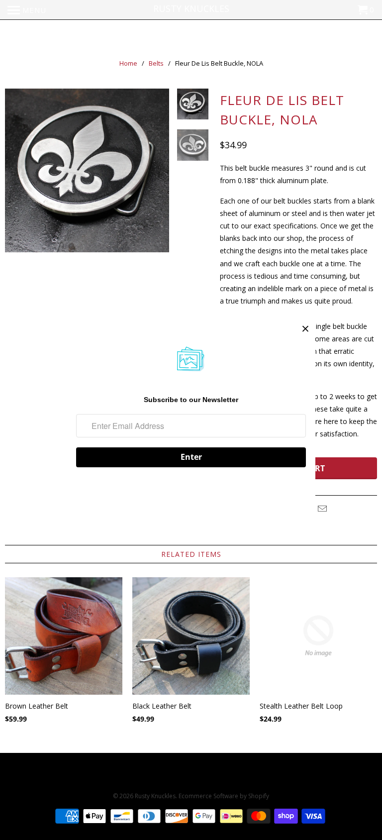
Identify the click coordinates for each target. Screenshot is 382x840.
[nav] (26, 10)
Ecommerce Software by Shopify (224, 796)
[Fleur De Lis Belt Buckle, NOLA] (87, 171)
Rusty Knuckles (155, 796)
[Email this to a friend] (321, 509)
